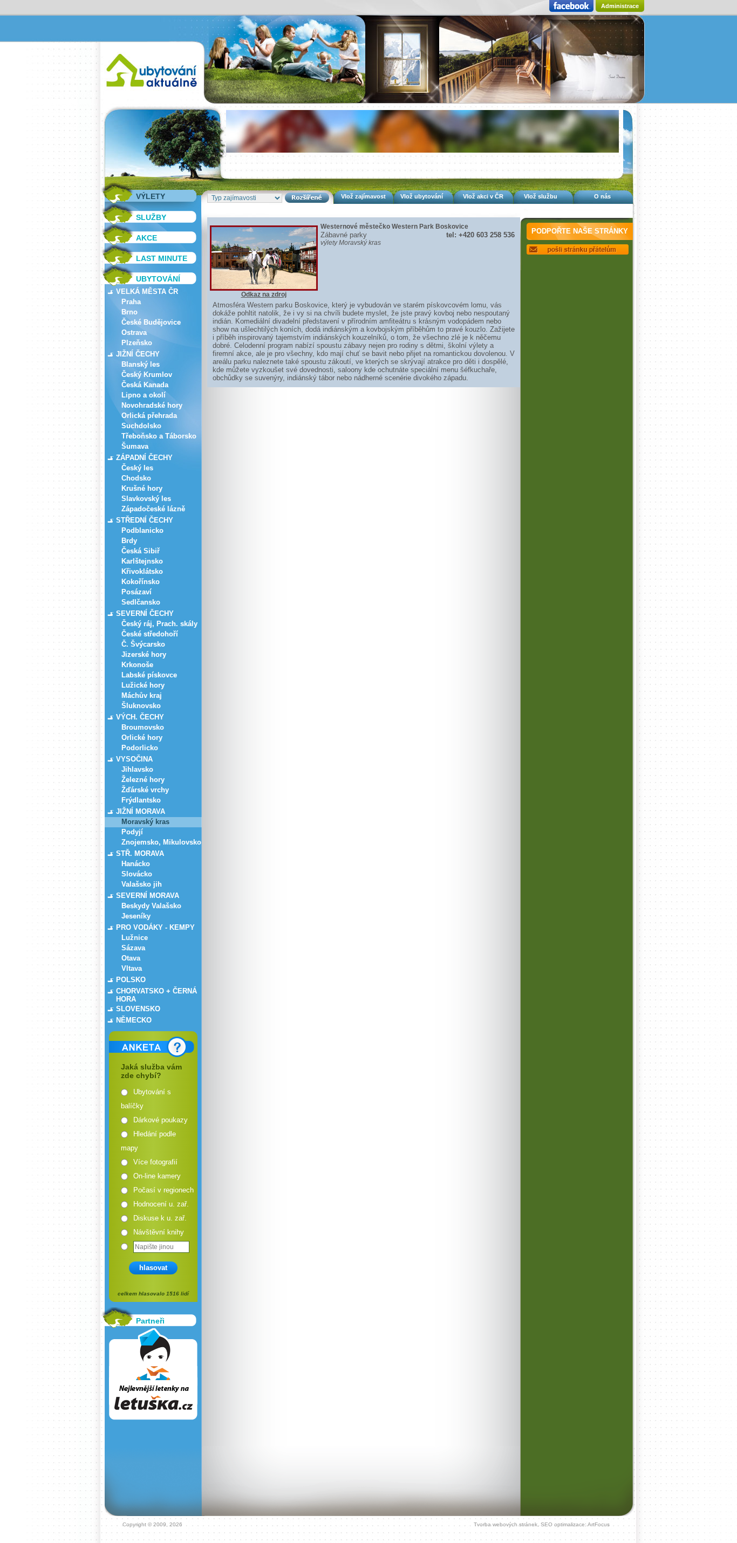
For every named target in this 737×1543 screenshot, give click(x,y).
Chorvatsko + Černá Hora (156, 995)
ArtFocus (599, 1524)
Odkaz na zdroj (263, 294)
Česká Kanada (144, 385)
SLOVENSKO (138, 1009)
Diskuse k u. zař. (160, 1218)
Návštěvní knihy (158, 1232)
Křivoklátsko (142, 571)
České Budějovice (151, 322)
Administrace (620, 6)
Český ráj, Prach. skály (159, 624)
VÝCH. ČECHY (140, 717)
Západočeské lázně (153, 509)
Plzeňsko (136, 343)
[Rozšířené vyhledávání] (307, 198)
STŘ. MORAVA (140, 853)
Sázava (133, 948)
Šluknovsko (141, 706)
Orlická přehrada (149, 416)
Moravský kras (145, 822)
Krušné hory (141, 488)
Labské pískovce (149, 675)
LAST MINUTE (161, 258)
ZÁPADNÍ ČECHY (144, 458)
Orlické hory (141, 737)
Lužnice (134, 938)
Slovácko (136, 874)
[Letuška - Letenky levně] (153, 1374)
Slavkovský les (146, 499)
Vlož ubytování (421, 196)
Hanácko (135, 864)
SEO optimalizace (563, 1524)
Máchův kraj (141, 695)
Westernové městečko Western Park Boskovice (394, 226)
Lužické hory (143, 685)
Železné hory (143, 780)
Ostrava (134, 332)
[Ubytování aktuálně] (151, 89)
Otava (130, 958)
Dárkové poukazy (160, 1120)
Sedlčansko (140, 602)
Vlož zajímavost (363, 196)
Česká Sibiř (140, 551)
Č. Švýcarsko (143, 644)
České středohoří (149, 634)
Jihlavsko (137, 769)
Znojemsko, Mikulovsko (161, 842)
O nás (602, 196)
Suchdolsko (141, 426)
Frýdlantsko (141, 800)
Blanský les (140, 364)
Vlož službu (540, 196)
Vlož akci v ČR (483, 196)
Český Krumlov (146, 375)
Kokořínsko (140, 582)
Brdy (129, 541)
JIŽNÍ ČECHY (138, 354)
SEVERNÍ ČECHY (145, 613)
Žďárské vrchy (145, 790)
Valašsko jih (141, 884)
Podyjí (132, 832)
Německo (134, 1020)
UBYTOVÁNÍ (158, 279)
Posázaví (136, 592)
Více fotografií (155, 1162)
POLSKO (131, 980)
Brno (129, 312)
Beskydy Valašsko (151, 906)
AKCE (146, 238)
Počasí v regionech (163, 1190)
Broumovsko (142, 727)
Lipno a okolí (143, 395)
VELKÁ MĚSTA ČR (147, 291)
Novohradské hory (151, 405)
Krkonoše (137, 665)
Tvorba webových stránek (505, 1524)
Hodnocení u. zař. (161, 1204)
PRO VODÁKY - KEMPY (155, 927)
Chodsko (136, 478)
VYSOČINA (134, 759)
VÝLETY (150, 196)
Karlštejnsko (142, 561)
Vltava (131, 968)
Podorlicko (139, 748)
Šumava (134, 446)
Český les (137, 468)
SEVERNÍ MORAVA (147, 895)
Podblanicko (142, 530)
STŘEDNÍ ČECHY (144, 520)
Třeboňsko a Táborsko (158, 436)
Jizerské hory (143, 654)
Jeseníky (136, 916)
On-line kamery (157, 1176)
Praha (131, 302)
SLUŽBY (151, 217)
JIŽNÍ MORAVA (140, 811)
